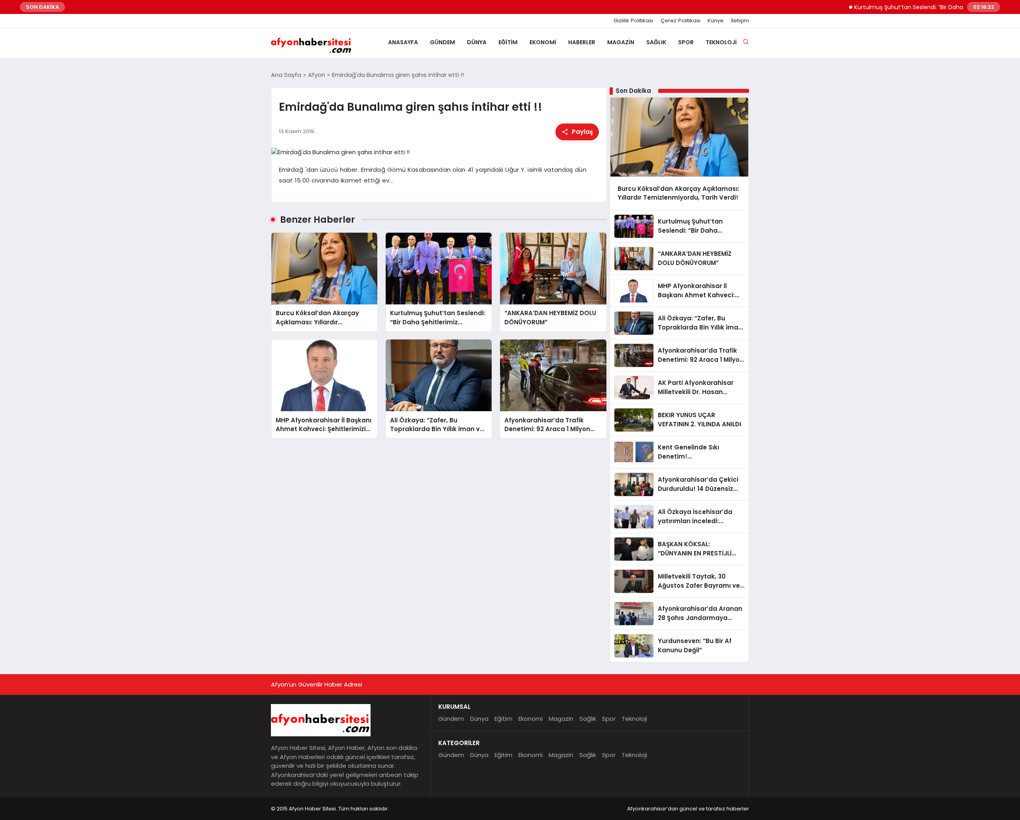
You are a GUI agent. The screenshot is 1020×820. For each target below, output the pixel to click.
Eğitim (508, 42)
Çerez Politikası (680, 20)
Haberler (581, 42)
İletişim (740, 20)
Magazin (620, 42)
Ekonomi (543, 42)
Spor (686, 42)
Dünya (476, 42)
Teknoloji (721, 42)
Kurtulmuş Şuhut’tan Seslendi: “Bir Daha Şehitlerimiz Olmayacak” (921, 7)
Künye (716, 20)
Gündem (442, 42)
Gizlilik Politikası (633, 20)
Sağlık (656, 42)
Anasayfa (403, 42)
